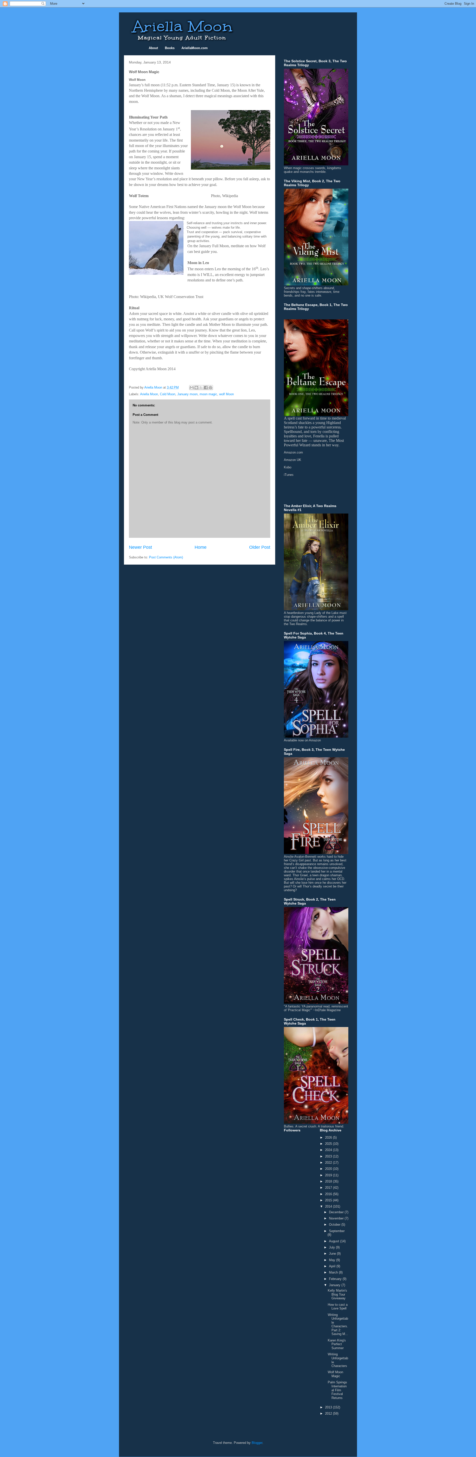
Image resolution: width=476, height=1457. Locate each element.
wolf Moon (226, 394)
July (332, 1247)
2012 (329, 1413)
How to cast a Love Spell (338, 1306)
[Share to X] (201, 387)
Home (201, 547)
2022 (329, 1162)
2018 (329, 1181)
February (336, 1279)
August (334, 1241)
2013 (329, 1407)
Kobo (287, 467)
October (335, 1224)
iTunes (289, 475)
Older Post (259, 547)
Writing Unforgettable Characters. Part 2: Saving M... (338, 1324)
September (337, 1231)
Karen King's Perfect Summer (337, 1344)
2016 (329, 1194)
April (332, 1266)
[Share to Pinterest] (210, 387)
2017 (329, 1187)
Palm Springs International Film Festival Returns (337, 1389)
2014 (329, 1206)
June (333, 1253)
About (153, 48)
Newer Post (140, 547)
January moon (187, 394)
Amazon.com (293, 452)
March (334, 1272)
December (337, 1212)
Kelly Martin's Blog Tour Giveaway (337, 1294)
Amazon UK (292, 460)
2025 (329, 1144)
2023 (329, 1156)
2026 (329, 1137)
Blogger (257, 1443)
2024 (329, 1150)
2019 (329, 1175)
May (332, 1260)
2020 (329, 1169)
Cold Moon (167, 394)
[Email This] (191, 387)
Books (170, 48)
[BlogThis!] (196, 387)
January (335, 1285)
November (337, 1218)
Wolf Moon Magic (335, 1374)
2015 (329, 1200)
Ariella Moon (149, 394)
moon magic (208, 394)
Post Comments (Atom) (166, 557)
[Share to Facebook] (205, 387)
